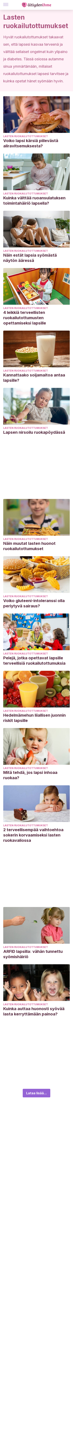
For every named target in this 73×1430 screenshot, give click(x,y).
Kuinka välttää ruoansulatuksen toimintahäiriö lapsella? (34, 200)
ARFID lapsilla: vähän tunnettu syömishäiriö (33, 954)
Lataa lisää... (36, 1093)
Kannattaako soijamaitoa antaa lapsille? (34, 378)
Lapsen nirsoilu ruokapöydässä (34, 432)
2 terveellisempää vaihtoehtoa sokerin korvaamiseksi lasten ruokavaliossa (33, 835)
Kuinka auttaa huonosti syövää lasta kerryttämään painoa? (33, 1011)
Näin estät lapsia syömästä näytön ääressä (30, 258)
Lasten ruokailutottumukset (25, 136)
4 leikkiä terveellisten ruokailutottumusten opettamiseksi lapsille (24, 318)
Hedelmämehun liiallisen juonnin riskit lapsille (34, 718)
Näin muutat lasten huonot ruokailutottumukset (29, 546)
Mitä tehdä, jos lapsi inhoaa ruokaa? (30, 775)
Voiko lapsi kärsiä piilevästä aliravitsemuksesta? (30, 143)
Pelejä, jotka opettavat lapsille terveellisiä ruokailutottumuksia (34, 660)
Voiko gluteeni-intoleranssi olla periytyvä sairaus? (34, 603)
